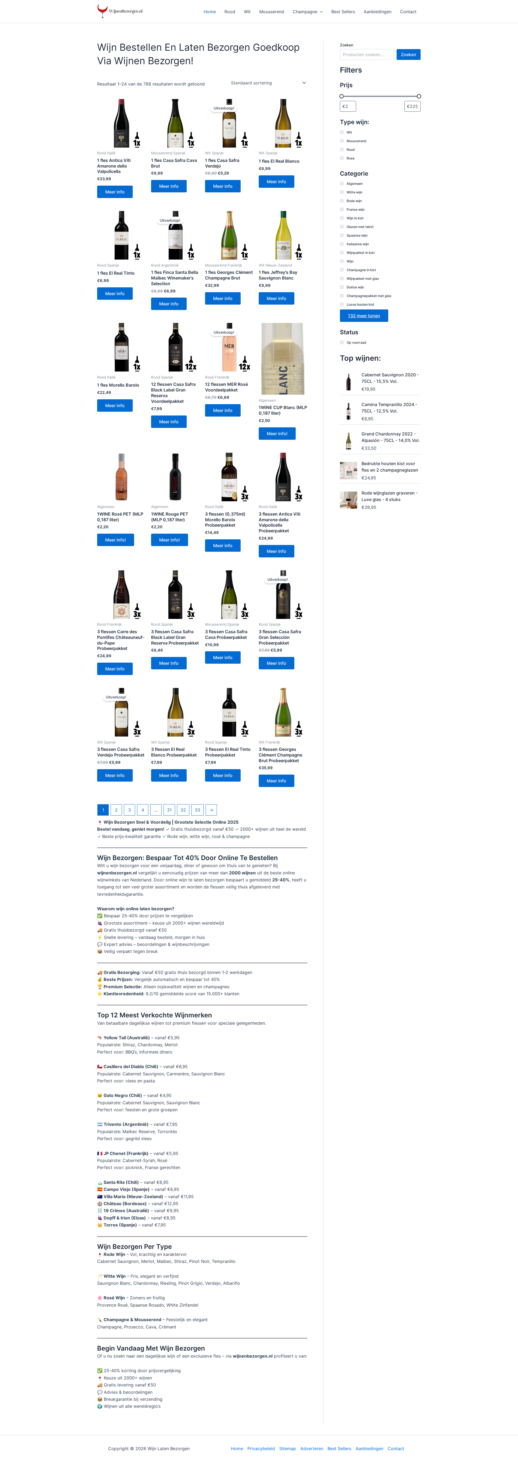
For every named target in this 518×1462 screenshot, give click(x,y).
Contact (408, 11)
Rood (229, 11)
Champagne (305, 11)
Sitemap (287, 1448)
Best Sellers (343, 11)
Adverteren (311, 1448)
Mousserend (271, 11)
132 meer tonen (364, 315)
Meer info (115, 192)
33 (197, 810)
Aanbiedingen (377, 11)
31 (169, 810)
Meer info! (277, 433)
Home (210, 11)
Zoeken (346, 45)
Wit (247, 11)
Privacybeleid (261, 1448)
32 (183, 810)
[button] (320, 11)
